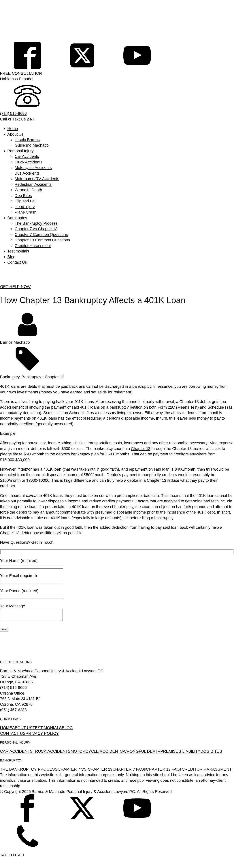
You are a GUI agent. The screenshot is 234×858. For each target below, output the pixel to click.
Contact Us (17, 262)
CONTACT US (13, 733)
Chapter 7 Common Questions (41, 234)
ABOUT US (22, 727)
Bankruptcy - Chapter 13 (43, 377)
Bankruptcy (17, 218)
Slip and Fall (25, 201)
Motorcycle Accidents (33, 167)
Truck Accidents (28, 162)
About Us (15, 134)
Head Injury (25, 206)
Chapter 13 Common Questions (42, 240)
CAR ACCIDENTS (16, 751)
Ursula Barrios (27, 139)
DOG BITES (211, 751)
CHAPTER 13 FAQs (164, 769)
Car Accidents (27, 156)
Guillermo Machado (32, 145)
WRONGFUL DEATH (141, 751)
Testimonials (18, 251)
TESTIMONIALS (47, 727)
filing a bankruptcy (157, 518)
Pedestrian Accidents (33, 184)
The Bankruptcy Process (36, 223)
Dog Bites (23, 195)
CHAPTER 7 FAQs (129, 769)
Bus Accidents (27, 173)
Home (12, 128)
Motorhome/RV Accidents (37, 178)
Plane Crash (25, 212)
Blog (11, 256)
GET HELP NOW (15, 286)
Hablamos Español (16, 79)
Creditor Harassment (33, 245)
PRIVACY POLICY (42, 733)
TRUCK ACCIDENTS (52, 751)
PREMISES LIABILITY (180, 751)
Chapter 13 (140, 448)
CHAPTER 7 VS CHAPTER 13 (85, 769)
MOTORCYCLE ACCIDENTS (97, 751)
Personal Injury (20, 151)
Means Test (187, 407)
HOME (6, 727)
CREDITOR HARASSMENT (207, 769)
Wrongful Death (28, 190)
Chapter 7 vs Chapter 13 (36, 229)
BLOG (67, 727)
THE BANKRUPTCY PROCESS (29, 769)
